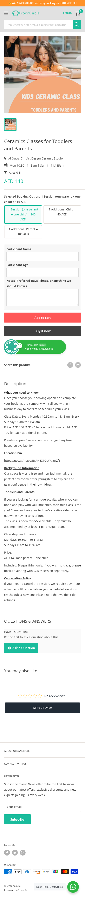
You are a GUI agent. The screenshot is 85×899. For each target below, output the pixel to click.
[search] (38, 24)
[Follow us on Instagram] (23, 853)
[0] (77, 13)
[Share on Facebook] (70, 365)
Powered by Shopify (15, 890)
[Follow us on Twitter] (15, 853)
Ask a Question (23, 648)
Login (67, 13)
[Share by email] (78, 365)
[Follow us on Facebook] (7, 853)
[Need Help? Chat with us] (73, 887)
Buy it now (43, 331)
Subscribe (17, 819)
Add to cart (42, 317)
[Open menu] (6, 13)
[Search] (77, 24)
